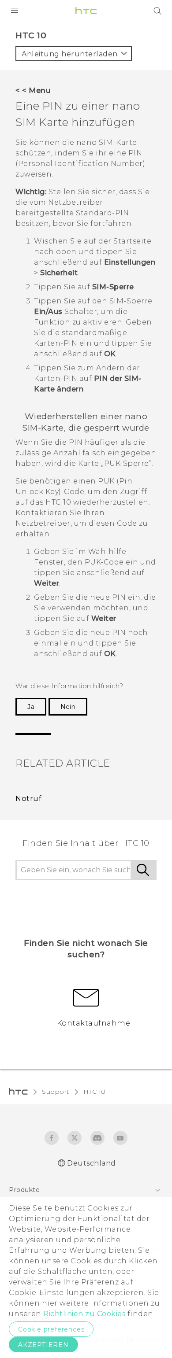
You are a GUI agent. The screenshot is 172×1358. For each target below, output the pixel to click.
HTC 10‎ (94, 1092)
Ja (30, 707)
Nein (67, 707)
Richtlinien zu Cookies (83, 1314)
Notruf (28, 798)
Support (55, 1092)
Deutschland (91, 1163)
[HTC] (86, 10)
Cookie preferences (51, 1329)
